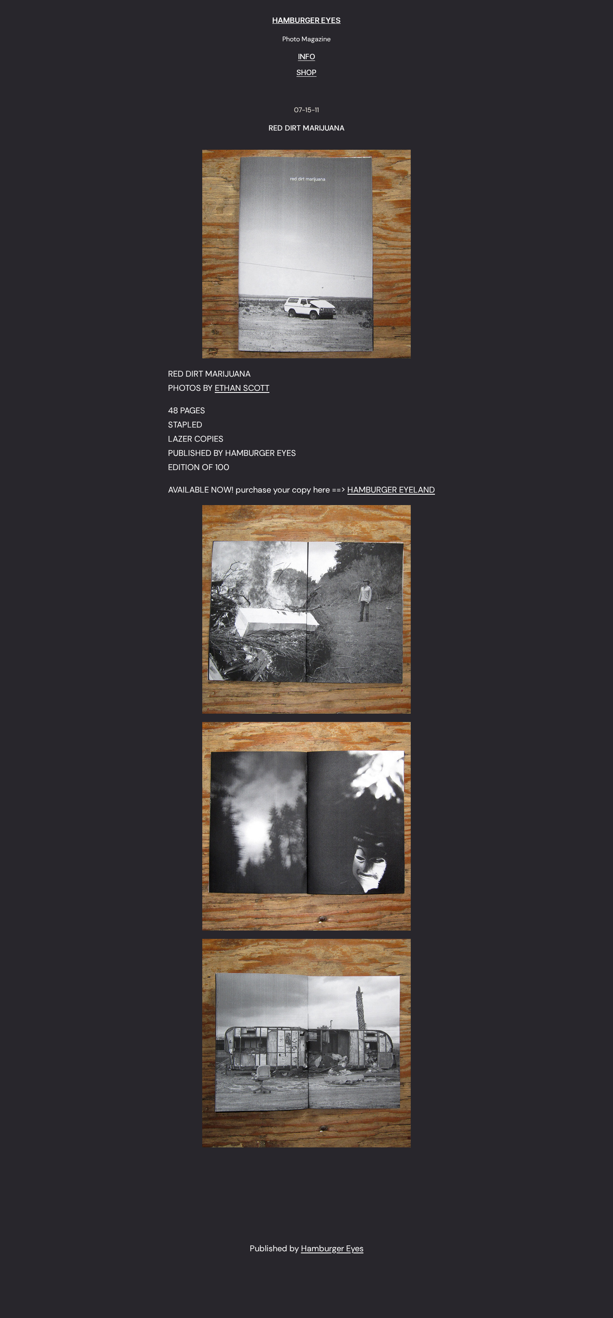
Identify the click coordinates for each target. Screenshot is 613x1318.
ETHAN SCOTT (242, 387)
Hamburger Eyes (332, 1248)
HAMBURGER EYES (306, 20)
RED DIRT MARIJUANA (306, 128)
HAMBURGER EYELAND (391, 489)
